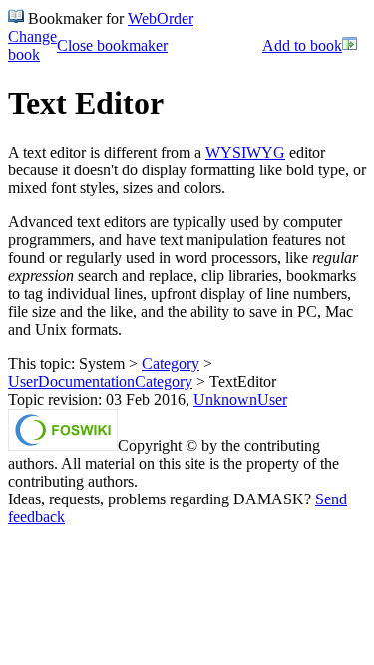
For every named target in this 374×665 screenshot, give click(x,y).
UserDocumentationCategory (100, 381)
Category (170, 363)
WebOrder (160, 18)
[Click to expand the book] (350, 46)
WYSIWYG (245, 152)
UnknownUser (240, 399)
